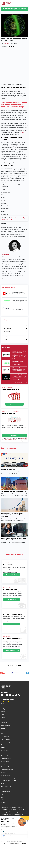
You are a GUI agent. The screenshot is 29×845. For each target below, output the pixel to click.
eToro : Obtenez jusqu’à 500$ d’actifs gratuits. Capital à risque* (14, 9)
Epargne (3, 720)
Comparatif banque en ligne (8, 780)
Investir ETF (4, 772)
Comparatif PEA (5, 767)
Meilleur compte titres (7, 769)
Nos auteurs (4, 789)
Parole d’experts (5, 739)
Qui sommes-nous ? (6, 786)
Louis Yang (6, 43)
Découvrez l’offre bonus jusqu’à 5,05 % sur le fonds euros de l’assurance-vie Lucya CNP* (18, 370)
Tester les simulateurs (12, 624)
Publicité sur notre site (7, 800)
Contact (3, 802)
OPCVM (22, 132)
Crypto (3, 714)
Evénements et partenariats (8, 742)
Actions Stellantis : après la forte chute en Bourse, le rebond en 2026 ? (12, 468)
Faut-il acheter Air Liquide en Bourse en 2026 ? (14, 491)
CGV (2, 797)
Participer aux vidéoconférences (11, 650)
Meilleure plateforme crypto (8, 778)
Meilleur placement (6, 758)
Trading (5, 339)
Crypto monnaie (7, 328)
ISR (4, 334)
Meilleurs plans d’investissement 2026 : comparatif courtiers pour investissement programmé (12, 514)
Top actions (4, 722)
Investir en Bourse (6, 750)
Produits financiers (8, 336)
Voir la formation (12, 599)
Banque (5, 323)
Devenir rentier (7, 331)
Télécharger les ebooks (11, 574)
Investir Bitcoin (5, 753)
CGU (2, 794)
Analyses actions (5, 725)
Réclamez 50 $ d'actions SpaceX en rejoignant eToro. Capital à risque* (19, 363)
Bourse (5, 325)
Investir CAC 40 (5, 761)
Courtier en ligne (5, 756)
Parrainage (4, 745)
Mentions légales (5, 791)
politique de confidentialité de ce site (15, 439)
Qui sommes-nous (14, 404)
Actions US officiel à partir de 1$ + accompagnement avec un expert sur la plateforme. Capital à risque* (19, 377)
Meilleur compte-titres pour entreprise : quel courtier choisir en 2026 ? (13, 539)
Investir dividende (5, 775)
